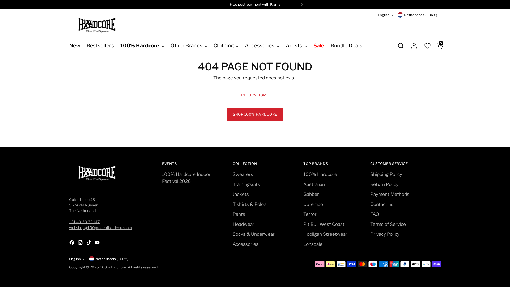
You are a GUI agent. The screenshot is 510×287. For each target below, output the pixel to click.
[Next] (302, 4)
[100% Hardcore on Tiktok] (89, 243)
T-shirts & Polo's (250, 204)
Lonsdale (312, 244)
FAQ (374, 214)
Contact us (381, 204)
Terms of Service (388, 224)
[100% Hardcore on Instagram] (81, 243)
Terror (310, 214)
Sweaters (243, 174)
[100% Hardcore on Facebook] (72, 243)
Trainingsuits (246, 184)
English (384, 15)
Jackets (241, 194)
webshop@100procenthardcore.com (100, 227)
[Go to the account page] (412, 45)
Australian (314, 184)
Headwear (243, 224)
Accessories (245, 244)
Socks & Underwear (254, 234)
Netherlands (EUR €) (420, 15)
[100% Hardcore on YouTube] (98, 243)
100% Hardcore (320, 174)
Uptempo (313, 204)
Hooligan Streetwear (325, 234)
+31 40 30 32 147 (84, 222)
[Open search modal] (401, 45)
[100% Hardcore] (97, 25)
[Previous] (208, 4)
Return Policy (384, 184)
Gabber (311, 194)
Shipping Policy (386, 174)
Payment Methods (389, 194)
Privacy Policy (385, 234)
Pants (239, 214)
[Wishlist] (427, 45)
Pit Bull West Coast (324, 224)
